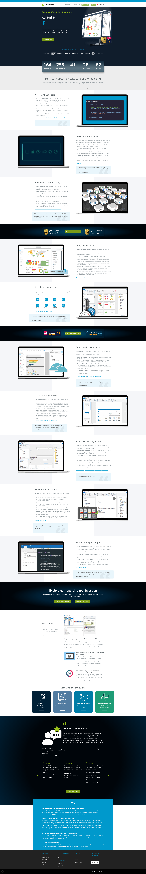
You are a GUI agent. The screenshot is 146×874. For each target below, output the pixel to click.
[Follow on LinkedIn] (97, 872)
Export (80, 88)
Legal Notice (63, 871)
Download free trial (82, 601)
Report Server (44, 859)
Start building (48, 39)
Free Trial (93, 4)
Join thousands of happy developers (73, 333)
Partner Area (60, 866)
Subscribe (45, 636)
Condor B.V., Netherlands (49, 777)
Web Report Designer (46, 857)
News (76, 857)
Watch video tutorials (61, 117)
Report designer (79, 277)
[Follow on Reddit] (101, 872)
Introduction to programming (41, 117)
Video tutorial (98, 376)
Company (66, 1)
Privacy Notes (69, 871)
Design (67, 88)
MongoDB (78, 824)
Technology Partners (62, 865)
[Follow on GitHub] (95, 872)
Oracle (72, 824)
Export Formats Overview (40, 520)
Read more (83, 710)
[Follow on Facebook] (92, 872)
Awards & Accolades (78, 862)
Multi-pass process (80, 470)
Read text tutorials (48, 311)
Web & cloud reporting (81, 376)
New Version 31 (45, 856)
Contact (71, 1)
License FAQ (44, 860)
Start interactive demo (63, 601)
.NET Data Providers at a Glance (42, 209)
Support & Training (76, 4)
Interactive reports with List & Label (42, 420)
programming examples (66, 812)
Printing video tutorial (90, 470)
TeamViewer (60, 857)
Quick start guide (52, 117)
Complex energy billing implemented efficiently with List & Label (82, 639)
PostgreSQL (52, 206)
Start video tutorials (39, 311)
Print (74, 88)
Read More (41, 710)
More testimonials (73, 791)
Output (87, 88)
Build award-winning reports (73, 231)
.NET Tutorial (77, 810)
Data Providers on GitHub (55, 209)
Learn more (78, 163)
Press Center (77, 859)
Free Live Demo (85, 4)
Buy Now (44, 862)
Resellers (60, 863)
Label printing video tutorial (101, 470)
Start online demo (88, 277)
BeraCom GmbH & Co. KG (92, 782)
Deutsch (100, 4)
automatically (102, 546)
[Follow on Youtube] (99, 872)
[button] (109, 775)
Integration (59, 88)
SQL (101, 822)
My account (76, 1)
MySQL (68, 824)
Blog (43, 864)
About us (76, 856)
